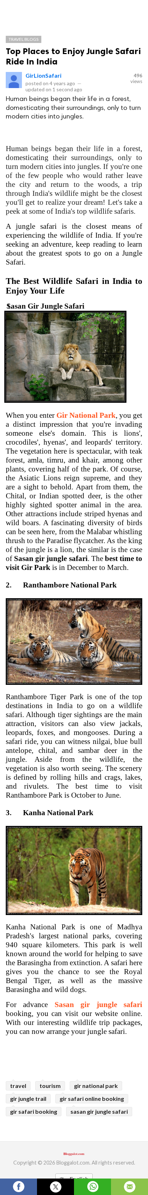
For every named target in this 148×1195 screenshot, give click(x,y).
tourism (50, 1085)
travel (18, 1085)
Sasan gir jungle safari (98, 1004)
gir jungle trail (28, 1098)
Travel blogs (23, 39)
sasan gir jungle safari (99, 1111)
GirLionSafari (43, 75)
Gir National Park (86, 415)
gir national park (96, 1085)
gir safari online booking (92, 1098)
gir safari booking (33, 1111)
